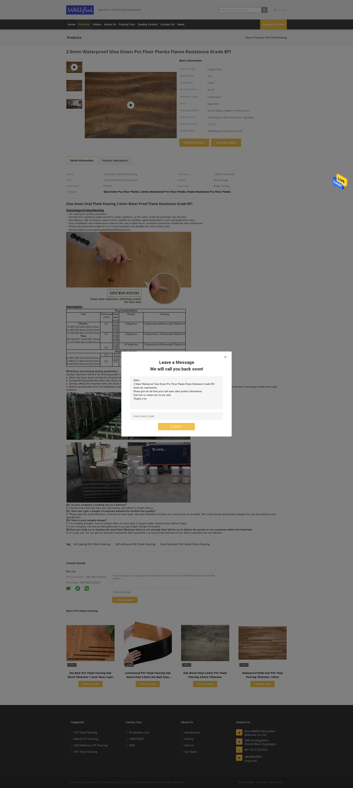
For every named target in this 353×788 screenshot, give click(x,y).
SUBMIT (176, 427)
